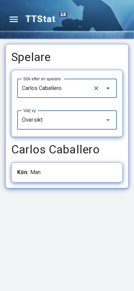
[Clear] (96, 88)
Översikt (32, 120)
